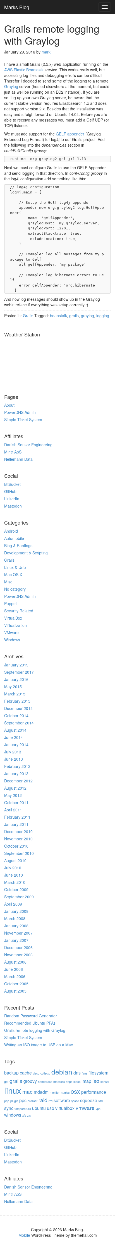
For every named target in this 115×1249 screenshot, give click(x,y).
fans (84, 1073)
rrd (50, 1101)
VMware (11, 632)
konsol (104, 1082)
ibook (76, 1082)
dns (77, 1072)
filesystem (98, 1072)
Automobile (14, 538)
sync (8, 1108)
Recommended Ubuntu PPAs (30, 1023)
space (75, 1101)
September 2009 (19, 896)
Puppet (10, 603)
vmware (85, 1107)
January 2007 (16, 940)
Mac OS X (13, 574)
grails (15, 1080)
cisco (36, 1073)
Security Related (18, 610)
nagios (65, 1092)
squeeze (88, 1100)
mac (27, 1091)
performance (93, 1092)
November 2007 (18, 933)
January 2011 (16, 824)
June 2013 (13, 759)
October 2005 (16, 983)
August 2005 (15, 991)
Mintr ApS (12, 452)
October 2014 (16, 715)
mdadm (41, 1092)
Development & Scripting (26, 553)
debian (61, 1071)
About (9, 405)
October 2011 (16, 802)
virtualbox (65, 1108)
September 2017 (19, 672)
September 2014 (19, 723)
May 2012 (13, 795)
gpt (6, 1082)
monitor (55, 1092)
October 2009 (16, 889)
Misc (8, 582)
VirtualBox (13, 618)
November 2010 (18, 838)
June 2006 (13, 969)
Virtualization (15, 625)
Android (11, 531)
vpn (98, 1109)
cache (26, 1072)
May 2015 (13, 686)
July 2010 (12, 867)
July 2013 (12, 752)
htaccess (59, 1082)
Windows (12, 639)
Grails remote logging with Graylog (34, 1030)
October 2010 (16, 846)
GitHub (10, 491)
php (6, 1101)
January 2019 (16, 665)
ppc (23, 1100)
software (62, 1100)
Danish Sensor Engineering (28, 444)
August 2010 (15, 860)
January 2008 (16, 925)
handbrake (45, 1082)
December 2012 (18, 781)
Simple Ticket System (23, 419)
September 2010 (19, 853)
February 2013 (17, 766)
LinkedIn (11, 498)
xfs (24, 1115)
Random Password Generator (30, 1015)
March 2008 (14, 918)
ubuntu (39, 1108)
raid (43, 1100)
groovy (30, 1081)
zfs (29, 1115)
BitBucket (12, 484)
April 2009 (13, 904)
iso (95, 1080)
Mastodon (13, 506)
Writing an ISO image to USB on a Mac (38, 1044)
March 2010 (14, 882)
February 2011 (17, 817)
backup (11, 1072)
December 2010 (18, 831)
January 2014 (16, 744)
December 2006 (18, 947)
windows (12, 1115)
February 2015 (17, 701)
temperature (23, 1109)
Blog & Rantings (18, 545)
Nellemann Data (18, 459)
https (69, 1082)
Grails (9, 560)
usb (50, 1108)
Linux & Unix (15, 567)
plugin (14, 1101)
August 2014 (15, 730)
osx (75, 1091)
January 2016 (16, 679)
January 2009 (16, 911)
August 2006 (15, 962)
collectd (45, 1073)
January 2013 (16, 773)
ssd (100, 1101)
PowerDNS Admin (20, 412)
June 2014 (13, 737)
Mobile (24, 1235)
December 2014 (18, 708)
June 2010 (13, 875)
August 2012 (15, 788)
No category (15, 589)
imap (86, 1081)
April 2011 (13, 810)
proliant (32, 1101)
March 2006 (14, 976)
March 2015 (14, 694)
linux (12, 1090)
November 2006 (18, 954)
